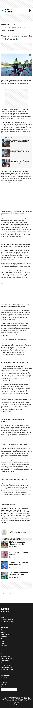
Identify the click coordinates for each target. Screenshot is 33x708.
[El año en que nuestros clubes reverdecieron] (4, 544)
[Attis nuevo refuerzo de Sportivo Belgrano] (4, 575)
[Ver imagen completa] (30, 55)
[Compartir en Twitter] (11, 39)
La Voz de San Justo (17, 532)
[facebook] (8, 39)
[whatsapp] (5, 39)
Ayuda (25, 700)
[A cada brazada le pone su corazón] (4, 554)
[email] (14, 39)
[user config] (29, 10)
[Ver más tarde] (2, 39)
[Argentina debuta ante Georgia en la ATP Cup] (4, 565)
